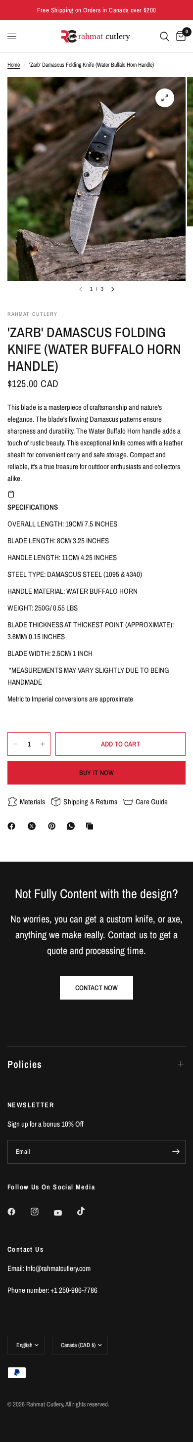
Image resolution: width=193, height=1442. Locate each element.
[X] (34, 826)
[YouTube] (65, 1213)
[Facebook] (13, 826)
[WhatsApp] (73, 826)
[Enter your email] (176, 1152)
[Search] (164, 36)
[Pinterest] (54, 826)
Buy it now (96, 772)
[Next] (112, 289)
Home (13, 65)
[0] (179, 36)
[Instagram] (41, 1212)
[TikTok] (88, 1211)
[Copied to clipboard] (91, 826)
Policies (24, 1064)
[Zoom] (164, 97)
